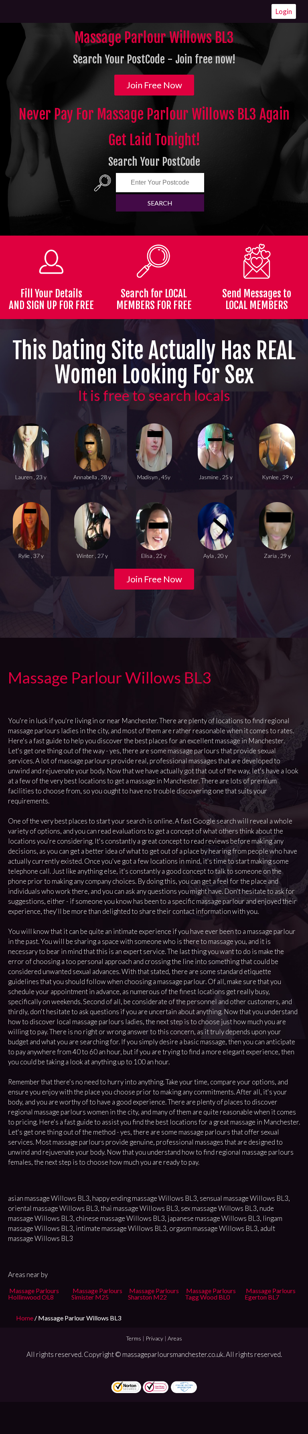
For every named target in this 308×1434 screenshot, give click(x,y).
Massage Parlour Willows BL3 (109, 677)
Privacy (154, 1338)
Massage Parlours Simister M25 (96, 1294)
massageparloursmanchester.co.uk (172, 1354)
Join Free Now (154, 84)
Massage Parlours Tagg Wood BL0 (210, 1294)
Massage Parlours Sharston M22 (153, 1294)
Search (160, 203)
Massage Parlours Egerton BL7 (270, 1294)
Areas (175, 1338)
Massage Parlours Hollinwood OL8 (33, 1294)
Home (25, 1318)
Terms (133, 1338)
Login (284, 11)
